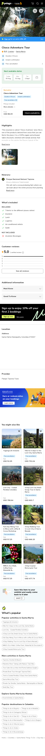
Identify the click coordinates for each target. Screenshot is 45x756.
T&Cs (42, 39)
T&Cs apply (20, 317)
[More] (23, 252)
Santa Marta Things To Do (26, 738)
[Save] (19, 431)
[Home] (12, 3)
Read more (6, 144)
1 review (11, 52)
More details (8, 107)
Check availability (32, 113)
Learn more (8, 403)
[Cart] (32, 3)
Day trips (40, 738)
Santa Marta (20, 52)
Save (18, 598)
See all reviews (22, 271)
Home (4, 738)
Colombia (11, 738)
